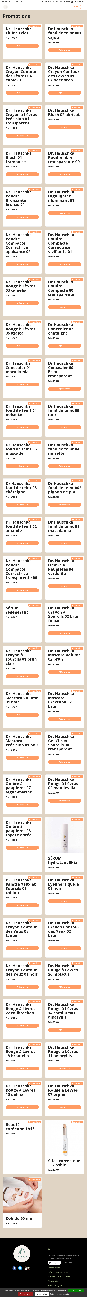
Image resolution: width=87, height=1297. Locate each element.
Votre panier (55, 1263)
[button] (79, 2)
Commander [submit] (23, 46)
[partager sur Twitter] (20, 1268)
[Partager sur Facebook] (14, 1268)
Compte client (54, 1268)
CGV (51, 1249)
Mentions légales (55, 1285)
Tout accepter (77, 1290)
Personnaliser (42, 1294)
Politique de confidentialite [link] (59, 1294)
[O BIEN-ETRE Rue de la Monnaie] (5, 7)
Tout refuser (26, 1294)
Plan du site (53, 1281)
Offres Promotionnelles (58, 1272)
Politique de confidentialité (59, 1276)
